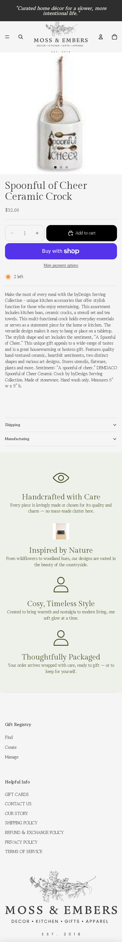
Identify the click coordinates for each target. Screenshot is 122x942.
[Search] (21, 37)
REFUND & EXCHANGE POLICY (34, 832)
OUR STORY (16, 813)
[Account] (101, 37)
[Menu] (7, 37)
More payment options (61, 265)
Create (11, 747)
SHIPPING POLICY (21, 823)
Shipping (12, 424)
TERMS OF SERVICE (23, 851)
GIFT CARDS (17, 794)
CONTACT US (18, 804)
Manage (11, 757)
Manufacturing (17, 438)
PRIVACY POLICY (21, 842)
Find (9, 737)
